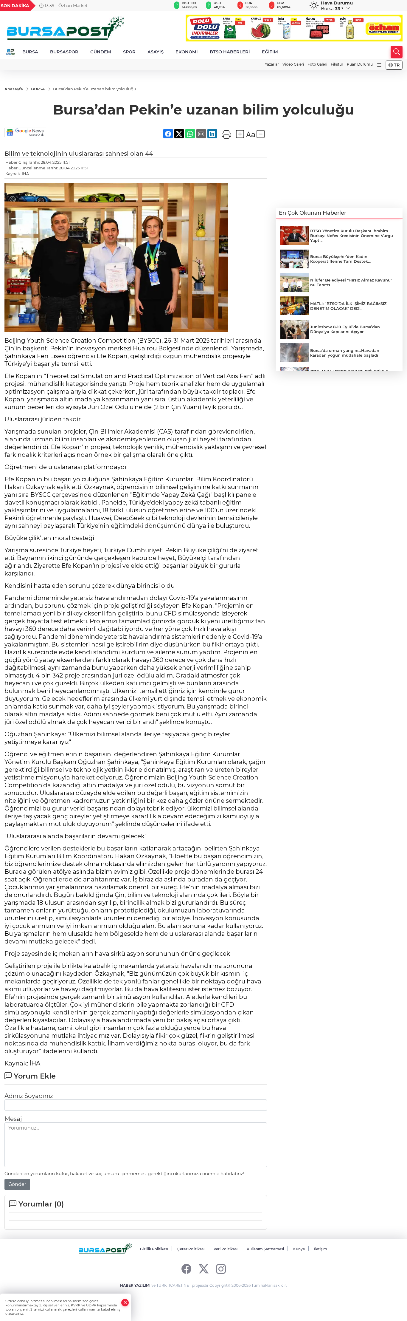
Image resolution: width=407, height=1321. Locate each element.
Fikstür (337, 64)
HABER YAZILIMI (135, 1285)
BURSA (30, 52)
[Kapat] (125, 1302)
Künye (299, 1249)
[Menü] (379, 65)
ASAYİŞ (155, 52)
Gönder (17, 1184)
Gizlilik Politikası (154, 1249)
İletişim (320, 1249)
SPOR (129, 52)
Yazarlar (272, 64)
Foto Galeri (317, 64)
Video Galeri (293, 64)
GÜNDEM (100, 52)
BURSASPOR (64, 52)
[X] (203, 1268)
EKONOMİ (186, 52)
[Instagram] (220, 1268)
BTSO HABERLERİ (230, 52)
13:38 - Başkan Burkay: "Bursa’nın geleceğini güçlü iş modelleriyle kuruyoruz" (134, 5)
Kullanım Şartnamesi (265, 1249)
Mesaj (13, 1118)
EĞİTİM (270, 52)
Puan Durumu (360, 64)
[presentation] (157, 6)
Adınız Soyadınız (28, 1095)
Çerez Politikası (190, 1249)
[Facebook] (186, 1268)
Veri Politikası (225, 1249)
